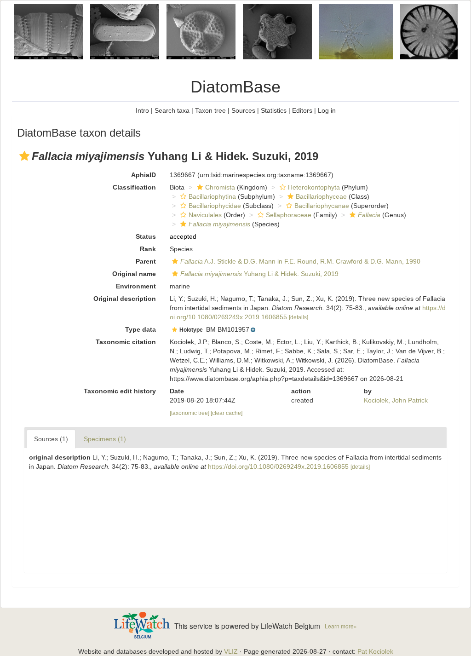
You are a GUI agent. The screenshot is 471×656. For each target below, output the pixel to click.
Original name (134, 273)
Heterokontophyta (314, 187)
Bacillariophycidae (215, 205)
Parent (146, 261)
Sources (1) (51, 439)
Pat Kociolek (375, 651)
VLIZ (231, 651)
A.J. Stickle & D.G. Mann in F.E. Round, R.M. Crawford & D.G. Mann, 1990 (300, 261)
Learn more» (341, 626)
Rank (148, 249)
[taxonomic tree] (190, 413)
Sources (243, 110)
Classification (134, 187)
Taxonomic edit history (120, 391)
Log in (327, 110)
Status (146, 236)
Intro (142, 110)
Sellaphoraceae (288, 215)
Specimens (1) (105, 439)
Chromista (220, 187)
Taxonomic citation (126, 341)
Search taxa (172, 110)
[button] (24, 155)
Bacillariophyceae (321, 196)
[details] (298, 317)
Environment (136, 286)
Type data (140, 329)
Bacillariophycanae (321, 205)
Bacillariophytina (212, 196)
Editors (302, 110)
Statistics (274, 110)
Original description (124, 298)
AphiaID (143, 174)
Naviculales (205, 215)
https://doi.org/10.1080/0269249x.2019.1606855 (278, 466)
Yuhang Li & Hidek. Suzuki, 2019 (259, 273)
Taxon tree (210, 110)
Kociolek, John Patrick (396, 400)
